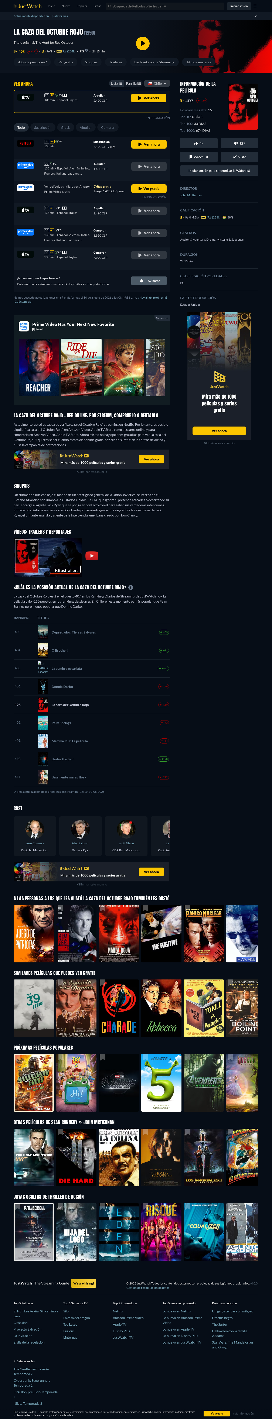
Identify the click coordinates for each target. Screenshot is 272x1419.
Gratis (65, 127)
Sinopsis (91, 62)
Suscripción (43, 127)
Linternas (70, 1337)
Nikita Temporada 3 (28, 1403)
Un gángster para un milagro (232, 1311)
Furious (69, 1331)
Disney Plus (121, 1331)
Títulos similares (198, 62)
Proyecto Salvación (27, 1329)
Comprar (108, 127)
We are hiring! (83, 1283)
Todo (21, 127)
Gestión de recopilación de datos (147, 1287)
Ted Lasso (70, 1324)
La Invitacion (23, 1336)
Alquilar (86, 127)
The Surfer (219, 1324)
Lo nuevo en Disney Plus (180, 1336)
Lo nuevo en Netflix (177, 1311)
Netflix (118, 1311)
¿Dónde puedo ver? (32, 62)
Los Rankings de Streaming (154, 62)
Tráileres (115, 62)
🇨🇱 (155, 83)
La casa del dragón (76, 1318)
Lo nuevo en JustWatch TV (182, 1342)
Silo (66, 1311)
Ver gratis (65, 62)
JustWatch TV (123, 1337)
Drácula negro (222, 1318)
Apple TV (119, 1324)
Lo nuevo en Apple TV (178, 1329)
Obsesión (21, 1323)
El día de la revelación (29, 1342)
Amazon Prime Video (128, 1318)
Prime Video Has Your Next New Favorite (73, 324)
